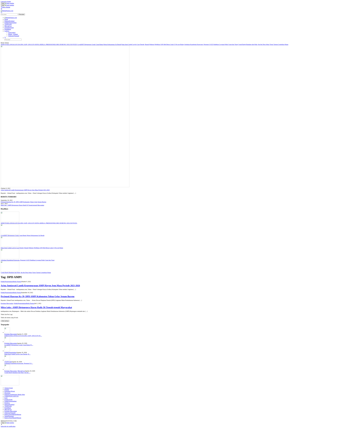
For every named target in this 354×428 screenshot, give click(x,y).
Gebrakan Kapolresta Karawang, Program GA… (18, 363)
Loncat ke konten (6, 1)
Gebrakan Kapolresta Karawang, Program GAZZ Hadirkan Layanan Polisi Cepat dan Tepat (211, 44)
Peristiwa (7, 403)
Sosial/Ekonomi (9, 416)
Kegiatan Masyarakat (7, 303)
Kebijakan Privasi (9, 391)
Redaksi (6, 389)
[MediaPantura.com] (7, 11)
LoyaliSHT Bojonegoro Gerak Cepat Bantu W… (18, 345)
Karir (5, 398)
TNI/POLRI (8, 362)
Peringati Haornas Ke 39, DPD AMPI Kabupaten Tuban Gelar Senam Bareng (23, 202)
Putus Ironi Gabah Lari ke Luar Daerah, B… (17, 354)
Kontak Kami (8, 399)
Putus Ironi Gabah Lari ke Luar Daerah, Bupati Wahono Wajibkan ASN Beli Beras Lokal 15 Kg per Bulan (152, 44)
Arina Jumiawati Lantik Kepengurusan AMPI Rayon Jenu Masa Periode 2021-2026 (25, 190)
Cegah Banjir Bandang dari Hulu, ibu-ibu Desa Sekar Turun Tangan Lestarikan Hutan (263, 44)
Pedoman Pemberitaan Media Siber (14, 394)
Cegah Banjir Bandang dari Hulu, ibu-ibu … (17, 372)
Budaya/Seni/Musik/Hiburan (12, 414)
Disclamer (7, 393)
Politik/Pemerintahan (7, 281)
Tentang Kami (8, 388)
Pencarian (21, 14)
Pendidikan (7, 408)
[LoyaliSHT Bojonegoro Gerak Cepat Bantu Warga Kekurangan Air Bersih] (10, 234)
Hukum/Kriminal (9, 404)
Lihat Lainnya (5, 321)
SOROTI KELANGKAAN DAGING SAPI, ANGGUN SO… (23, 336)
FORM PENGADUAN (11, 396)
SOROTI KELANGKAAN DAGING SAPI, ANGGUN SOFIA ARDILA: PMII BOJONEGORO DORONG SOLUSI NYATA (39, 44)
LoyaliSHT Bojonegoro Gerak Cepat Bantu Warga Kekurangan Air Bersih (99, 44)
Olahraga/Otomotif (9, 413)
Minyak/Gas (21, 371)
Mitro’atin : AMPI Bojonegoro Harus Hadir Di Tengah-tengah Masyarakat (22, 205)
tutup (2, 3)
